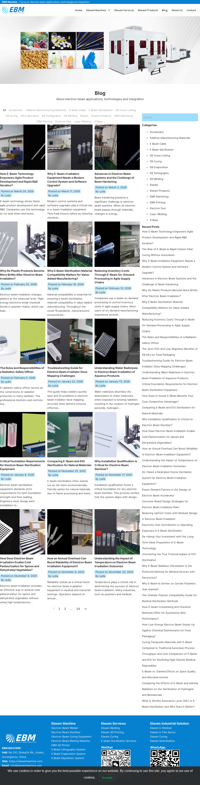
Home (78, 10)
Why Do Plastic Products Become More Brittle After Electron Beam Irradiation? (22, 274)
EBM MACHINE (11, 748)
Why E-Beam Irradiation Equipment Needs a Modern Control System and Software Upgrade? (168, 266)
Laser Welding (158, 214)
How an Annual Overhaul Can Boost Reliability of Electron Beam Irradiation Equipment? (69, 562)
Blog (165, 10)
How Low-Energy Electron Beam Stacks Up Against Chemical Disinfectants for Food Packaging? (168, 630)
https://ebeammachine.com (25, 761)
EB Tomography (159, 173)
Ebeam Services (124, 10)
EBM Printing (157, 202)
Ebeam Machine (96, 10)
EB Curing (156, 161)
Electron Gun (158, 208)
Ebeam (154, 184)
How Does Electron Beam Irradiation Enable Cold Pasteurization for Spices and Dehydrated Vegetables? (168, 436)
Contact (191, 10)
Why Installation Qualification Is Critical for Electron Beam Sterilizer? (116, 464)
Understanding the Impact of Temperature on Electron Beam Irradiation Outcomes (115, 562)
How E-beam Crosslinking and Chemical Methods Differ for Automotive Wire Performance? (166, 612)
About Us (177, 10)
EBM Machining (159, 196)
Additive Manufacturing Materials (170, 137)
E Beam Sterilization (162, 149)
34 (78, 609)
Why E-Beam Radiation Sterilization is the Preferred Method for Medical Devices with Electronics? (168, 571)
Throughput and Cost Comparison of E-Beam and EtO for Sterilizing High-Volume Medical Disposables (169, 659)
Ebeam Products (148, 10)
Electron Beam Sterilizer (65, 732)
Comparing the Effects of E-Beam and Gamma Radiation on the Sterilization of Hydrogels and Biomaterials (170, 689)
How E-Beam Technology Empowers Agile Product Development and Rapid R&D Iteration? (167, 237)
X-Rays (154, 220)
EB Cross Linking (160, 155)
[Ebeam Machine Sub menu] (109, 10)
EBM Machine (9, 1)
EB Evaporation (159, 167)
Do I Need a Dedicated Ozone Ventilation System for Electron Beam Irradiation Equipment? (167, 477)
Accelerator (157, 132)
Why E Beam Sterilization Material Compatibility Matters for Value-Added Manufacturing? (69, 274)
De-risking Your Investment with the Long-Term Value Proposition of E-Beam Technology (168, 542)
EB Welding (156, 178)
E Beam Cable (158, 143)
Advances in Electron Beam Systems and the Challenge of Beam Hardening (114, 177)
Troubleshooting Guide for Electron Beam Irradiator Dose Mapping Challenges (67, 371)
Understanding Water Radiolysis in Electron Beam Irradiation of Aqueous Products (116, 371)
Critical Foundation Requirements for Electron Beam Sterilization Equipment (22, 464)
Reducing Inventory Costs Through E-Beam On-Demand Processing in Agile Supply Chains (168, 325)
